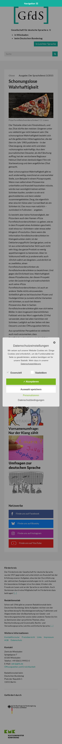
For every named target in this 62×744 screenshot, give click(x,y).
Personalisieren (31, 395)
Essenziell (16, 373)
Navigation (30, 3)
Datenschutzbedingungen (31, 400)
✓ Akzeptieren (31, 381)
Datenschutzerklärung (31, 364)
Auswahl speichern (31, 389)
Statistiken (41, 373)
